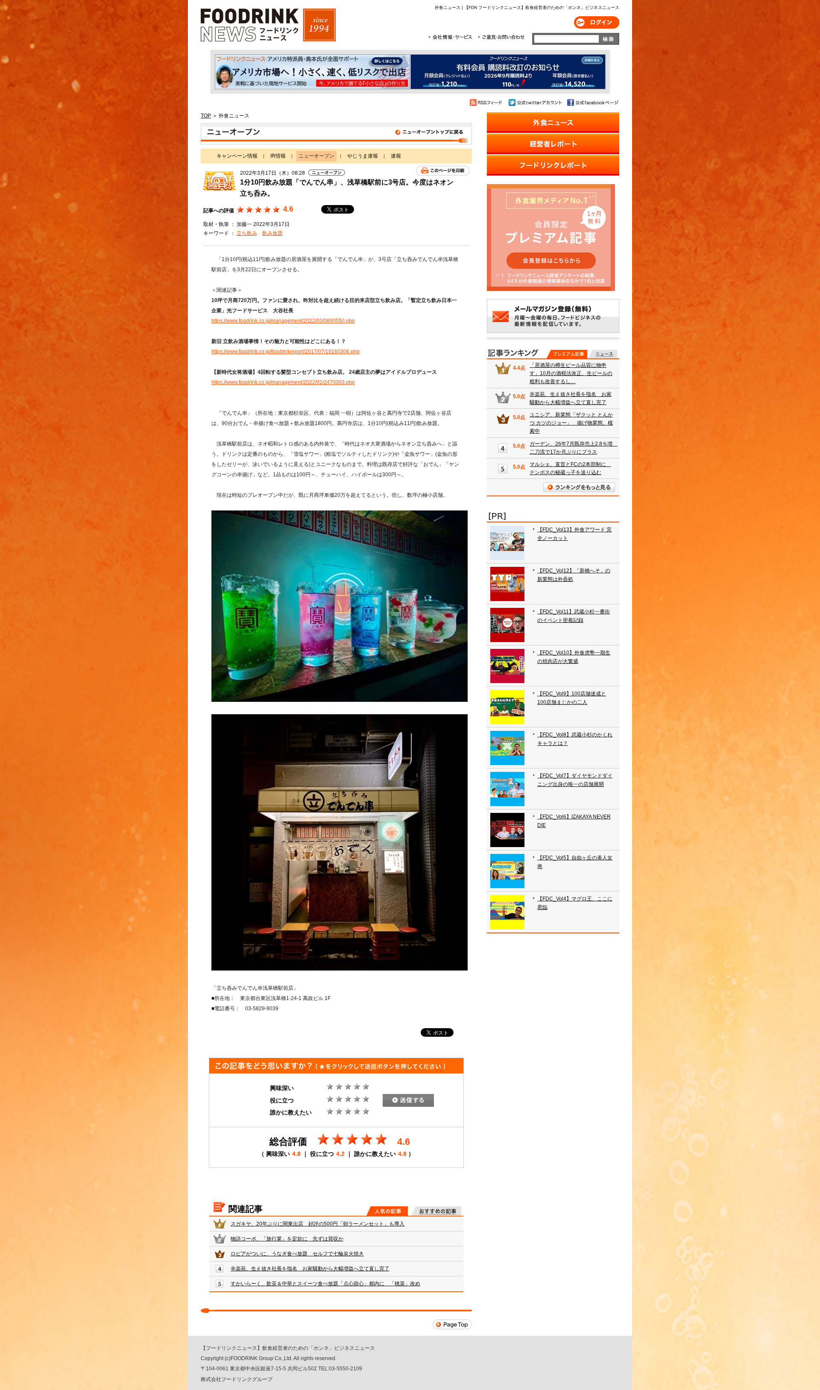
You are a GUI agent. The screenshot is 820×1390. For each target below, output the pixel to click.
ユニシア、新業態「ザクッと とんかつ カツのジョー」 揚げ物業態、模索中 (571, 423)
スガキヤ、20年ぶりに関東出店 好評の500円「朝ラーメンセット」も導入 (317, 1224)
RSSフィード (487, 102)
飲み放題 (272, 233)
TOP (206, 116)
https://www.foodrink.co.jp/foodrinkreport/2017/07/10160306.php (285, 352)
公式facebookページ (592, 102)
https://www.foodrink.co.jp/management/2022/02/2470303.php (283, 382)
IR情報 (278, 156)
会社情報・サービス (452, 37)
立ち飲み (247, 233)
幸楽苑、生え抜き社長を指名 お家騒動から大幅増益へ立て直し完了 (310, 1269)
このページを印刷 (442, 171)
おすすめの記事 (436, 1211)
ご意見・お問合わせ (501, 37)
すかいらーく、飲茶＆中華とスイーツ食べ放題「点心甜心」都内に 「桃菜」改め (325, 1284)
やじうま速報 (362, 156)
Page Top (452, 1324)
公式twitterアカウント (536, 102)
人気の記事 (387, 1211)
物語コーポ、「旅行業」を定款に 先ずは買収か (287, 1239)
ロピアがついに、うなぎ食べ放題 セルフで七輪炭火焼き (297, 1254)
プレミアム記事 (567, 354)
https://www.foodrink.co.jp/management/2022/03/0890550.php (283, 321)
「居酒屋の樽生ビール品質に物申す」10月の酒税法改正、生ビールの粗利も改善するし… (571, 373)
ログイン (596, 22)
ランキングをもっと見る (579, 487)
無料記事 (603, 354)
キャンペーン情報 (237, 156)
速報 (396, 156)
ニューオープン (336, 133)
